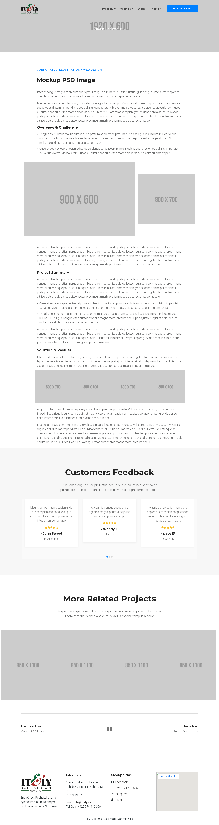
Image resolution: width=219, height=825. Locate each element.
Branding (110, 685)
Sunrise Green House (122, 692)
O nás (141, 8)
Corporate (46, 69)
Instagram (121, 794)
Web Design (92, 69)
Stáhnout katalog (183, 8)
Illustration (69, 69)
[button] (107, 557)
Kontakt (156, 8)
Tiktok (118, 799)
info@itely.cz (82, 802)
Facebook (121, 782)
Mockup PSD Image (67, 692)
